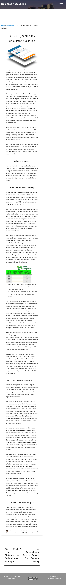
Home (3, 25)
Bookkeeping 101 (11, 25)
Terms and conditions (54, 578)
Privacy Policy (54, 576)
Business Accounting (13, 4)
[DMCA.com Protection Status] (33, 578)
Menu (61, 4)
